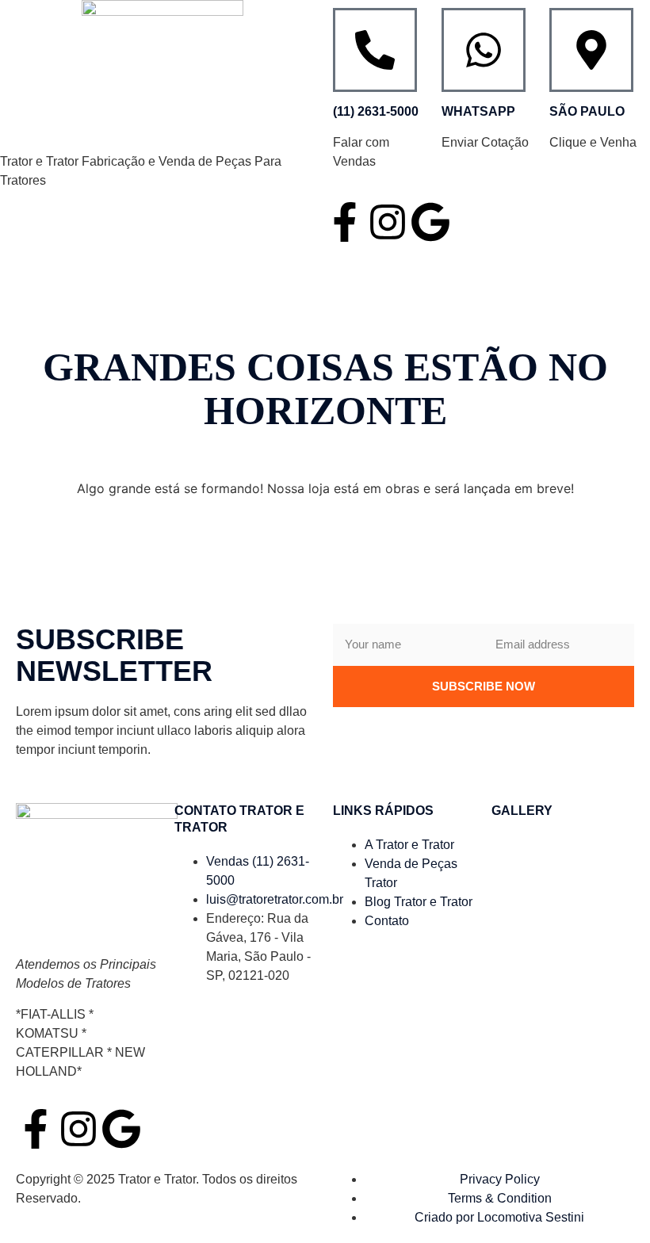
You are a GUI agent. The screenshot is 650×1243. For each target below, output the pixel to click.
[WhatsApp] (484, 50)
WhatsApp (478, 111)
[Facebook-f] (345, 222)
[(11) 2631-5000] (375, 50)
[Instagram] (387, 222)
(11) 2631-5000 (376, 111)
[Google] (430, 222)
